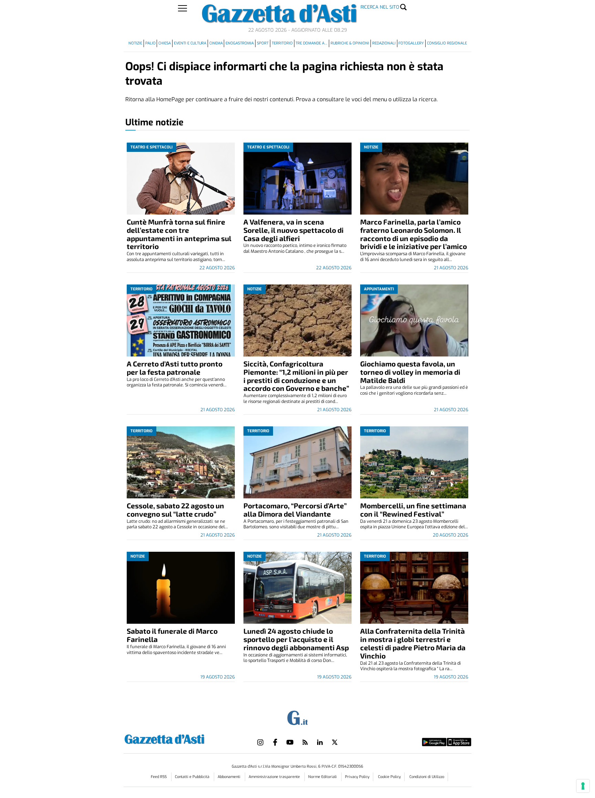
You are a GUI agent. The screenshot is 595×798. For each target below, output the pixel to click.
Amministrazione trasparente (275, 776)
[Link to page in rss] (305, 742)
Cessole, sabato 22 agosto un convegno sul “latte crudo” (175, 509)
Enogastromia (240, 43)
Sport (263, 43)
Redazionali (384, 43)
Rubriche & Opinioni (350, 43)
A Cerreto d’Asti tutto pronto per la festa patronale (174, 367)
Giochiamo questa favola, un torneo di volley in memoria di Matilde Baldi (410, 371)
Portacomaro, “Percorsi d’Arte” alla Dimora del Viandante (295, 509)
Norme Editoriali (323, 776)
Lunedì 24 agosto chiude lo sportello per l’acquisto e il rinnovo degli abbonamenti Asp (296, 639)
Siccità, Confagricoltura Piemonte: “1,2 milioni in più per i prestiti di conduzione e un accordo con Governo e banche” (296, 376)
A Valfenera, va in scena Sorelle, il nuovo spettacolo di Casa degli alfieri (293, 229)
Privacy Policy (357, 776)
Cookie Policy (389, 776)
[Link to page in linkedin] (320, 742)
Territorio (282, 43)
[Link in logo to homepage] (182, 738)
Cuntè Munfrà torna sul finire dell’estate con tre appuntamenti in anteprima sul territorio (179, 234)
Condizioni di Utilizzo (426, 776)
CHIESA (164, 43)
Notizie (135, 43)
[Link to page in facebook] (275, 742)
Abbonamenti (229, 776)
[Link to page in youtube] (290, 742)
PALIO (150, 43)
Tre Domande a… (311, 43)
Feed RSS (159, 776)
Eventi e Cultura (190, 43)
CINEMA (216, 43)
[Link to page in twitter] (335, 742)
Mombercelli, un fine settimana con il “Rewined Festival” (413, 509)
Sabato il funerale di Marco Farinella (172, 634)
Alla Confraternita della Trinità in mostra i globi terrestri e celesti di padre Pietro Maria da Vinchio (413, 643)
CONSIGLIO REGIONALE (447, 43)
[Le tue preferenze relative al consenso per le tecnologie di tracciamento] (582, 785)
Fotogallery (411, 43)
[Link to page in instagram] (260, 742)
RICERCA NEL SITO (380, 7)
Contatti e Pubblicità (192, 776)
